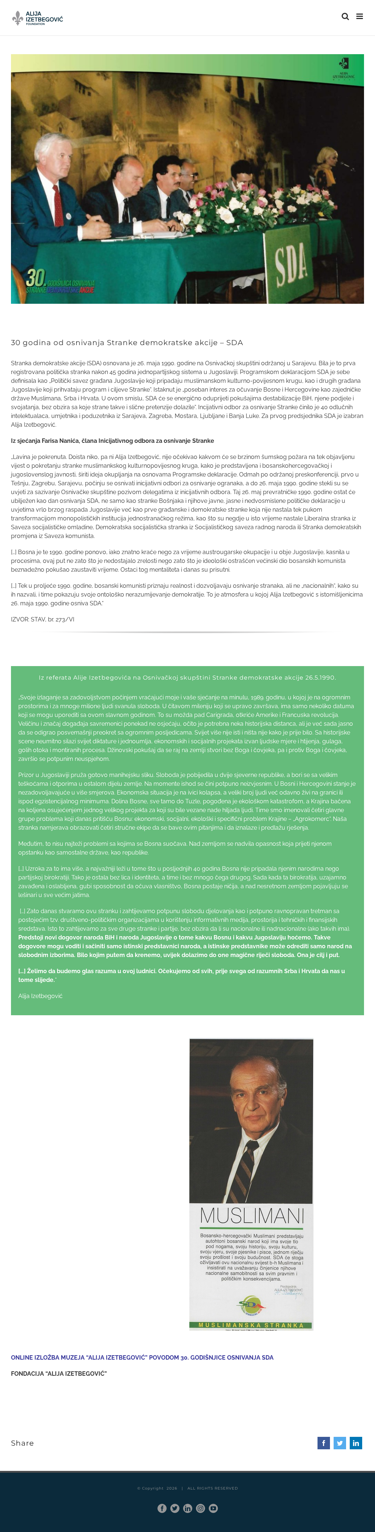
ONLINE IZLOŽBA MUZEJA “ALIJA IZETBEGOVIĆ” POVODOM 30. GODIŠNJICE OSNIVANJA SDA (142, 1357)
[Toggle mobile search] (345, 16)
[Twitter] (340, 1443)
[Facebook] (324, 1443)
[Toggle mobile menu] (360, 16)
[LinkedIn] (356, 1443)
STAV (38, 619)
